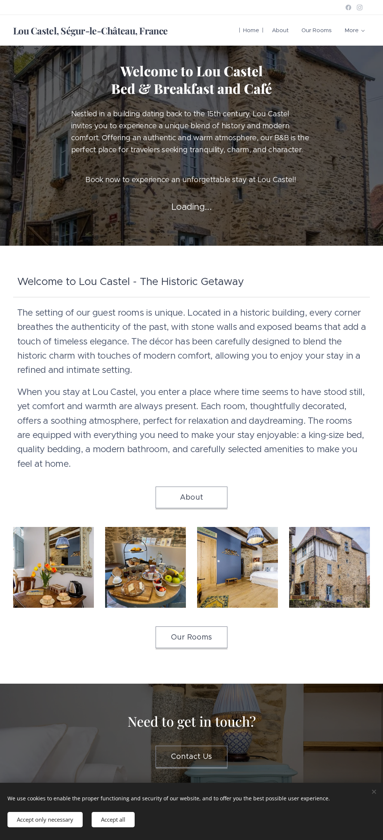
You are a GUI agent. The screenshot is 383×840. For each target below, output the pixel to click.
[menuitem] (251, 30)
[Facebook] (348, 7)
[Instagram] (359, 7)
